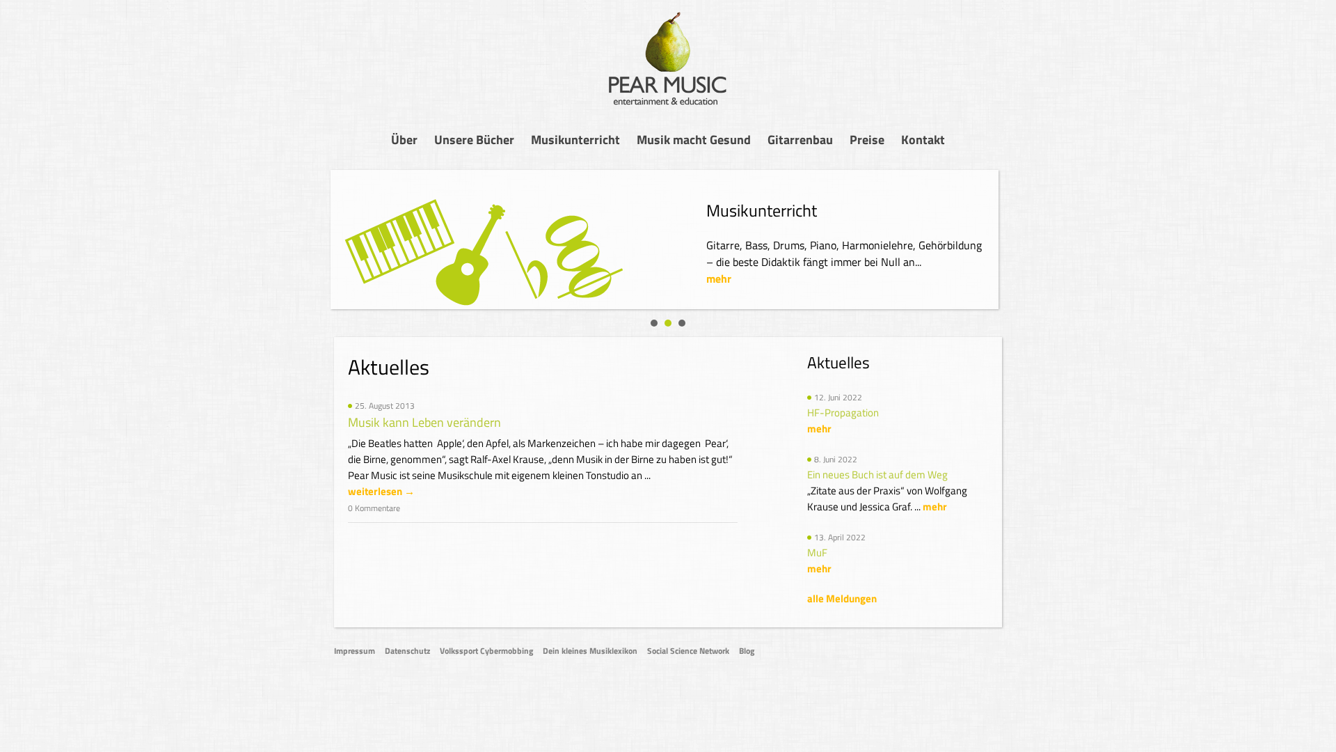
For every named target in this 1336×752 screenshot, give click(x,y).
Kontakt (923, 139)
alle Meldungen (842, 598)
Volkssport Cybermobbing (486, 650)
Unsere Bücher (474, 139)
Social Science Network (688, 650)
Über (404, 139)
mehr (718, 278)
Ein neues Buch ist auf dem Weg (877, 475)
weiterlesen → (381, 491)
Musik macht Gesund (694, 139)
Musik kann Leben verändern (424, 422)
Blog (746, 650)
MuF (817, 553)
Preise (867, 139)
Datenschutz (407, 650)
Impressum (354, 650)
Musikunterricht (575, 139)
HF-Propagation (843, 413)
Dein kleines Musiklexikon (590, 650)
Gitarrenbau (800, 139)
